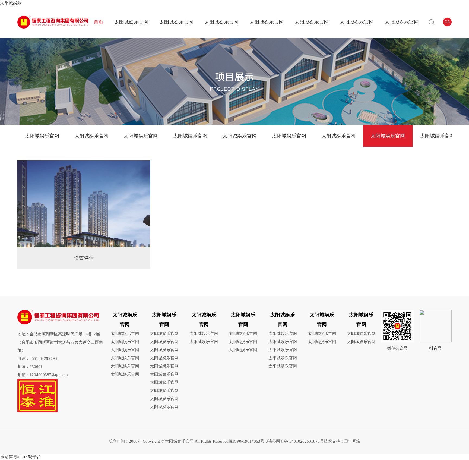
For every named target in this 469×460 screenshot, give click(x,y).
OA (447, 22)
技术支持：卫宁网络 (342, 441)
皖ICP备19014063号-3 (248, 441)
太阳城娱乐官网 (131, 22)
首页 (98, 22)
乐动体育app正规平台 (20, 456)
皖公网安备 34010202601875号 (296, 441)
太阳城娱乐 (11, 3)
